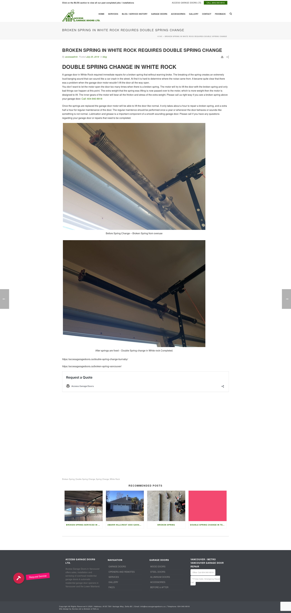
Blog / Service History (134, 13)
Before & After (159, 587)
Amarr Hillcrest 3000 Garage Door (125, 524)
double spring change (85, 479)
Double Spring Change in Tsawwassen (208, 524)
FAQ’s (112, 587)
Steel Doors (157, 571)
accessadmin (71, 56)
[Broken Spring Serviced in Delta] (84, 506)
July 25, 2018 (92, 56)
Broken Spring (166, 524)
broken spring (68, 479)
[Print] (222, 57)
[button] (19, 578)
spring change (102, 479)
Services (113, 13)
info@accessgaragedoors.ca (153, 606)
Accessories (178, 13)
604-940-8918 (183, 606)
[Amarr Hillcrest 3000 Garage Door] (125, 506)
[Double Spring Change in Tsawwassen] (208, 506)
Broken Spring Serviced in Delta (84, 524)
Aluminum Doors (160, 576)
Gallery (193, 13)
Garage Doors (159, 13)
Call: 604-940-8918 (92, 98)
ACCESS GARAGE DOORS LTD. (187, 2)
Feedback (220, 13)
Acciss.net (76, 609)
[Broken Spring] (166, 506)
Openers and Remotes (122, 571)
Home (101, 13)
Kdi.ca (96, 609)
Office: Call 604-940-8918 (203, 572)
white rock (115, 479)
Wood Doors (157, 566)
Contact (206, 13)
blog (105, 56)
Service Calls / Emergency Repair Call (205, 581)
